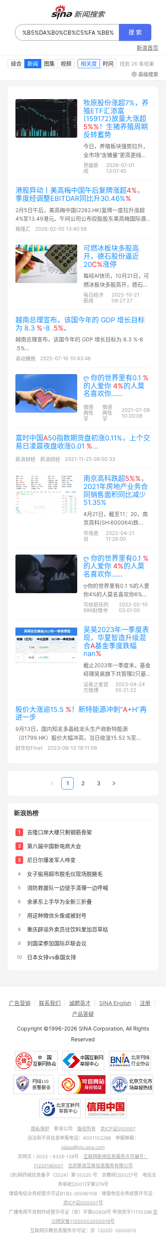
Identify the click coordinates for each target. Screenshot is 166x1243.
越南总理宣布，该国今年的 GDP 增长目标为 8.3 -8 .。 (80, 324)
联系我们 (50, 1003)
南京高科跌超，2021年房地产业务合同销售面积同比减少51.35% (115, 490)
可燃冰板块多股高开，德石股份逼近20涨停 (111, 256)
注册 (145, 1003)
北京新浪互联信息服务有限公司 (100, 1166)
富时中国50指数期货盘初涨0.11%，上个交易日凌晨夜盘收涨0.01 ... (82, 442)
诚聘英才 (80, 1003)
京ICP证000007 (118, 1129)
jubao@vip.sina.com (83, 1147)
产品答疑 (83, 1013)
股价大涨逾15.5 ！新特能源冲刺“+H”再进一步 (81, 713)
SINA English (115, 1003)
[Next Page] (114, 783)
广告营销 (19, 1003)
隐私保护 (40, 1129)
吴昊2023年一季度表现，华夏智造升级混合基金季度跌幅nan (116, 642)
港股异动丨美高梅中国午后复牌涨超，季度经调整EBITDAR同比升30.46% (79, 194)
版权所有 (86, 1129)
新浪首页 (147, 48)
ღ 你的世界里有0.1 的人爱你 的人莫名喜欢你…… (116, 386)
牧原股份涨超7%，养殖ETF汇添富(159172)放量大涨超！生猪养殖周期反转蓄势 (116, 119)
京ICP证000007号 (83, 1203)
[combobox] (67, 32)
